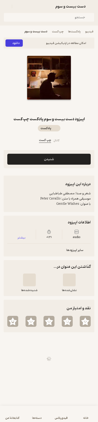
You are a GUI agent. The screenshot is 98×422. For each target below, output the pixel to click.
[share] (43, 107)
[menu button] (6, 6)
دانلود (16, 43)
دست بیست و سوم (35, 31)
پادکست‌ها (74, 31)
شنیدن (49, 159)
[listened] (29, 280)
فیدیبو (89, 31)
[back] (91, 6)
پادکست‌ (46, 128)
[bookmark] (54, 107)
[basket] (17, 6)
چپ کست (58, 31)
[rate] (85, 321)
